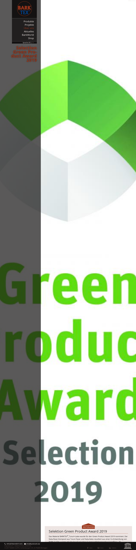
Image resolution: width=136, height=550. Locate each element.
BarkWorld (28, 34)
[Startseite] (24, 9)
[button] (91, 548)
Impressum (8, 546)
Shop (31, 38)
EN (33, 42)
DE (29, 42)
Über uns (29, 28)
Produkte (29, 21)
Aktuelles (29, 31)
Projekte (29, 24)
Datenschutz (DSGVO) (23, 546)
